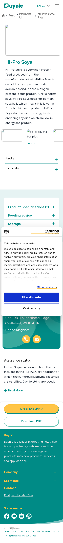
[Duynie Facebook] (6, 516)
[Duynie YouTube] (14, 516)
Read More (15, 390)
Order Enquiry (30, 409)
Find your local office (18, 495)
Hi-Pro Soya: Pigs (46, 15)
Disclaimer (35, 531)
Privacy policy (10, 531)
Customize (29, 308)
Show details (45, 287)
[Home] (33, 528)
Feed (12, 15)
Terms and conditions (50, 531)
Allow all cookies (32, 297)
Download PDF (31, 421)
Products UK (25, 15)
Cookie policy (23, 531)
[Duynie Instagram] (29, 516)
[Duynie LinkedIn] (21, 516)
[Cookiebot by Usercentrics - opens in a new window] (45, 232)
